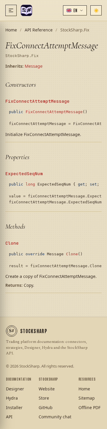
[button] (75, 10)
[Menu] (11, 10)
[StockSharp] (26, 10)
